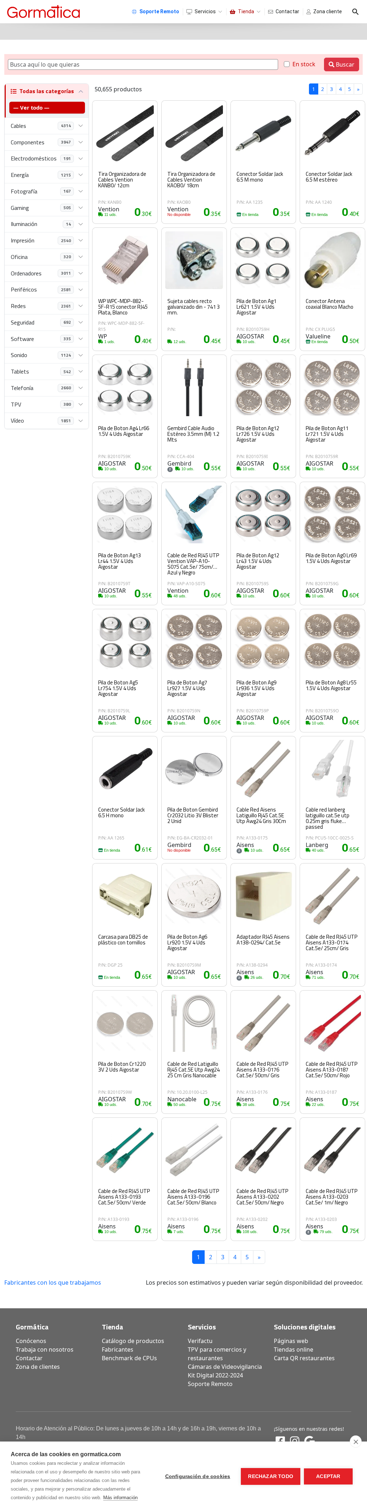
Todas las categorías (46, 91)
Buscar (344, 64)
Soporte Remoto (210, 1384)
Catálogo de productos (133, 1341)
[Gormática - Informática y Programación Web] (43, 11)
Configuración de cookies (197, 1476)
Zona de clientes (38, 1367)
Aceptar (328, 1476)
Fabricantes (117, 1349)
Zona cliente (327, 11)
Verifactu (200, 1341)
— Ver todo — (31, 107)
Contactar (287, 11)
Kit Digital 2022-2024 (215, 1375)
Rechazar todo (270, 1476)
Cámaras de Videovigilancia (225, 1367)
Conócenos (31, 1341)
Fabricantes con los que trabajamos (52, 1282)
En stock (303, 64)
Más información (120, 1497)
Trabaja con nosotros (44, 1349)
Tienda (246, 11)
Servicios (205, 11)
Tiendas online (293, 1349)
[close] (356, 1441)
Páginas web (291, 1341)
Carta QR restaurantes (304, 1358)
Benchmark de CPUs (129, 1358)
